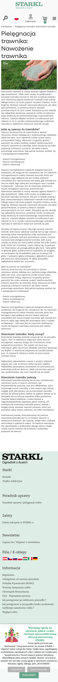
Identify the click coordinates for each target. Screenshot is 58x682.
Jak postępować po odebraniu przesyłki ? (24, 599)
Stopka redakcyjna (12, 480)
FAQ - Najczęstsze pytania (16, 595)
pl (16, 18)
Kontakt (6, 476)
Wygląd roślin (9, 611)
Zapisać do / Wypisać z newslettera (21, 542)
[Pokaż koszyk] (44, 18)
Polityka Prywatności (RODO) (18, 583)
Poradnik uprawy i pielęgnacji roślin (21, 502)
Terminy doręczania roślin (16, 587)
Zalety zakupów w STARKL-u (18, 522)
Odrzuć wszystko (38, 669)
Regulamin (8, 574)
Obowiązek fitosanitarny (15, 591)
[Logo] (29, 5)
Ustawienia (16, 669)
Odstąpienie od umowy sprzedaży (20, 578)
